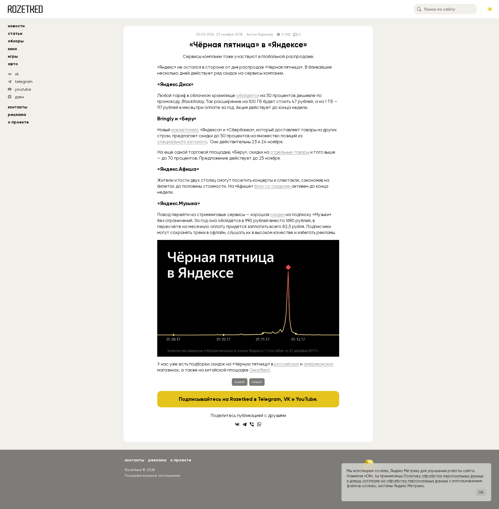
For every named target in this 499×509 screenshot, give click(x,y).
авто (13, 63)
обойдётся (247, 95)
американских (318, 364)
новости (16, 25)
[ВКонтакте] (237, 424)
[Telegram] (244, 424)
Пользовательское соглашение (152, 475)
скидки (257, 382)
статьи (15, 33)
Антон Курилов (260, 34)
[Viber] (252, 424)
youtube (23, 89)
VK (287, 399)
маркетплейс (185, 129)
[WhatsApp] (259, 424)
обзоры (16, 40)
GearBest (260, 370)
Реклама (17, 114)
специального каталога (182, 141)
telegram (23, 81)
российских (286, 364)
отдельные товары (289, 152)
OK (480, 492)
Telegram (269, 399)
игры (13, 56)
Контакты (17, 107)
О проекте (18, 122)
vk (17, 73)
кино (12, 48)
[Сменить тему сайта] (490, 9)
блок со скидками (273, 186)
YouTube (306, 399)
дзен (19, 96)
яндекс (239, 382)
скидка (277, 214)
